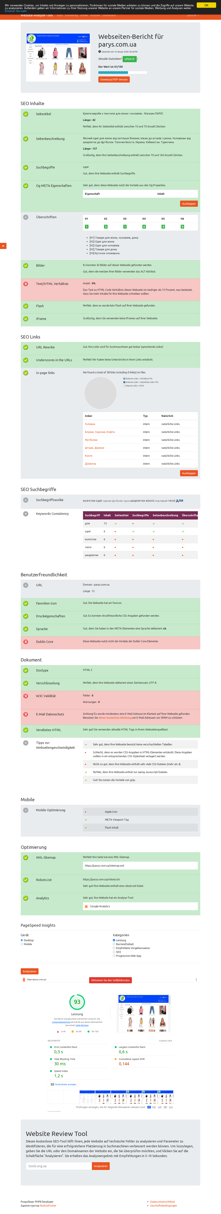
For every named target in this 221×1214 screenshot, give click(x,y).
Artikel (84, 15)
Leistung (121, 940)
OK (206, 5)
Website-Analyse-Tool (37, 15)
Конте (88, 455)
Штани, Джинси (94, 447)
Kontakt (95, 15)
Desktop (29, 940)
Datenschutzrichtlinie (162, 1201)
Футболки (91, 439)
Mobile (28, 944)
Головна (90, 424)
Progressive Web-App (128, 955)
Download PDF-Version (114, 79)
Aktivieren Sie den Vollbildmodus (110, 980)
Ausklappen (189, 203)
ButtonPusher (48, 1205)
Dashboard (109, 15)
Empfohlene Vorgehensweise (133, 948)
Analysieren (29, 971)
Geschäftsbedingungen (163, 1205)
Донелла (90, 463)
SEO (118, 951)
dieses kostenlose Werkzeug (115, 717)
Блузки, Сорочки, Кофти (100, 431)
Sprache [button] (192, 15)
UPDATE (130, 59)
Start (60, 15)
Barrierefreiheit (125, 944)
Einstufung (71, 15)
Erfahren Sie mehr (16, 11)
